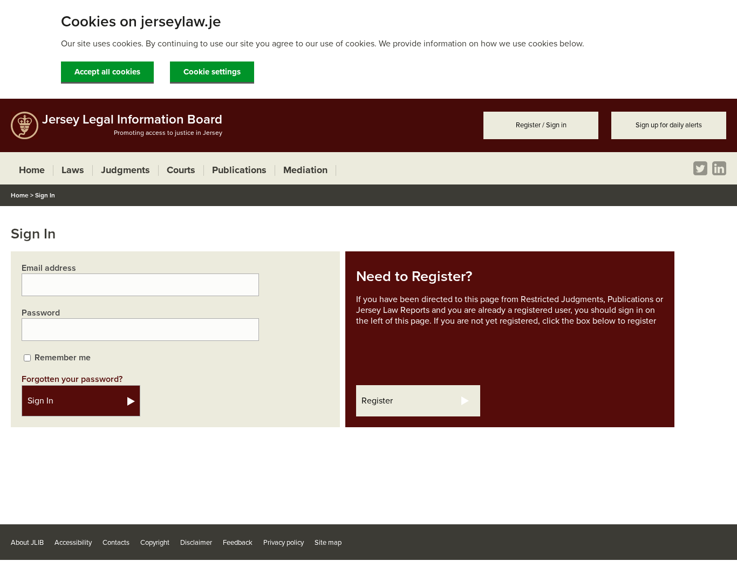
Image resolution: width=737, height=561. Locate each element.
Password (41, 312)
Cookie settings (212, 72)
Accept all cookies (107, 72)
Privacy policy (283, 542)
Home (20, 195)
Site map (328, 542)
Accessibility (73, 542)
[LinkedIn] (719, 168)
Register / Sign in (541, 125)
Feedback (238, 542)
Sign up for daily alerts (669, 125)
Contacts (116, 542)
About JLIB (27, 542)
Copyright (154, 542)
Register (377, 400)
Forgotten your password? (72, 379)
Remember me (63, 357)
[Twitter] (700, 168)
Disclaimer (196, 542)
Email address (49, 268)
